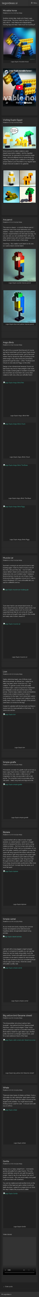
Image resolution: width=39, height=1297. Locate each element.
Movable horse (10, 10)
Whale (6, 1087)
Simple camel (9, 919)
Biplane (6, 832)
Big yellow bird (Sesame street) (17, 1015)
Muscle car (8, 558)
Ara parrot (7, 219)
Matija (20, 13)
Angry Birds (8, 342)
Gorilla (6, 1161)
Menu (35, 3)
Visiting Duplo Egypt (12, 120)
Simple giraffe (9, 762)
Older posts (8, 1286)
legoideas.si (10, 3)
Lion (5, 671)
